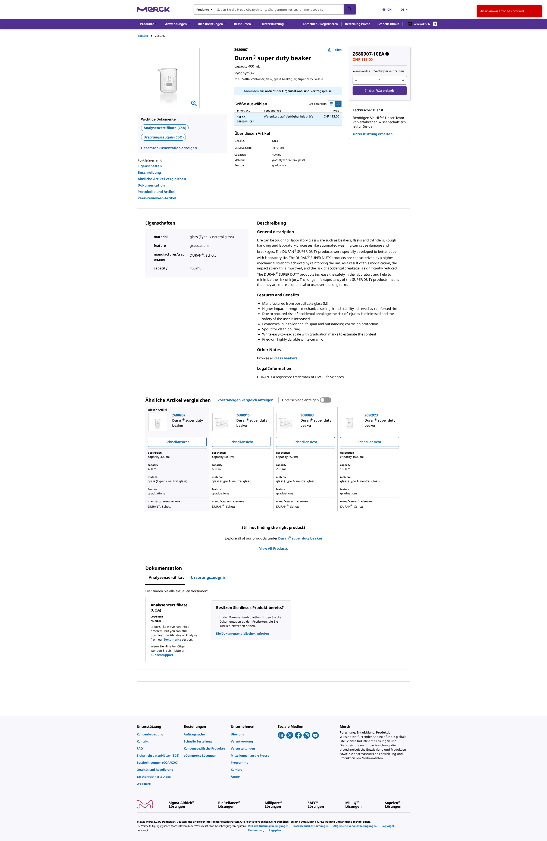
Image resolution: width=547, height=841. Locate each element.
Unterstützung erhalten (372, 134)
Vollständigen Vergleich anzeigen (245, 400)
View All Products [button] (273, 548)
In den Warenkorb (379, 90)
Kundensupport (162, 655)
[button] (320, 24)
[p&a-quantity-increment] (403, 80)
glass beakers (285, 358)
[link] (158, 734)
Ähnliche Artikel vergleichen (162, 178)
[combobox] (275, 9)
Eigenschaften (150, 166)
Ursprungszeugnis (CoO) (163, 137)
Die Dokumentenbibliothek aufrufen (242, 633)
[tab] (146, 36)
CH (389, 9)
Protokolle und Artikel (156, 191)
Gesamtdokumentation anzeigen (169, 148)
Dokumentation (151, 185)
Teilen (337, 50)
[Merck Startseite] (153, 9)
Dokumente (172, 639)
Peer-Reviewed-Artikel (157, 198)
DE (402, 9)
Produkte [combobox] (202, 9)
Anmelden (251, 91)
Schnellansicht (177, 442)
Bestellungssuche (357, 24)
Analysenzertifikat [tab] (166, 577)
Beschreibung (149, 172)
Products (142, 36)
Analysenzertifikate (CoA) (165, 127)
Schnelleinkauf (388, 24)
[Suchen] (350, 9)
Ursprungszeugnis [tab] (208, 577)
